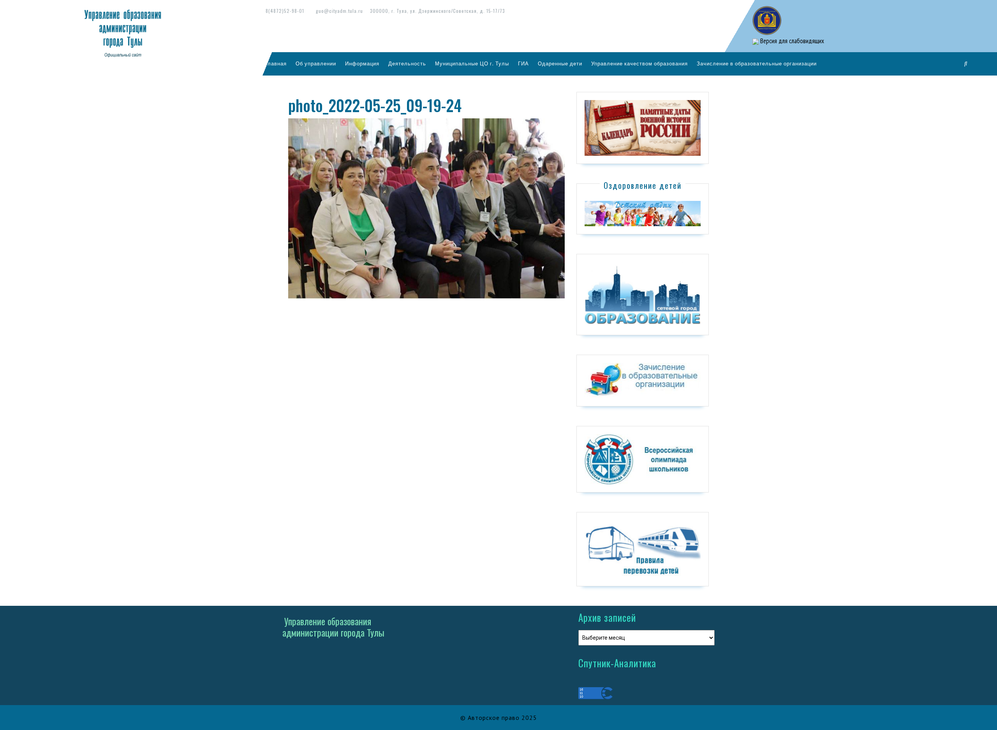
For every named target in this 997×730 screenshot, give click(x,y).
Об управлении (316, 63)
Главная (276, 63)
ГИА (523, 63)
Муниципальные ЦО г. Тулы (472, 63)
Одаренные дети (560, 63)
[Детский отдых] (643, 213)
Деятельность (407, 63)
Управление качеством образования (639, 63)
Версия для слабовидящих (791, 41)
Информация (362, 63)
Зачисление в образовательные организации (757, 63)
